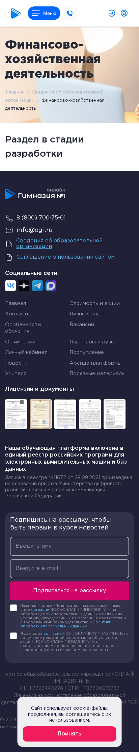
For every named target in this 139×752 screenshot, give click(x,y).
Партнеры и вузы (92, 342)
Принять (69, 733)
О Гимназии (20, 342)
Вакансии (82, 324)
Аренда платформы (95, 363)
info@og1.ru (35, 230)
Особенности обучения (23, 328)
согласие (40, 610)
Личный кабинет (26, 352)
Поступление (87, 352)
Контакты (18, 314)
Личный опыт (87, 314)
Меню (49, 13)
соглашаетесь (83, 714)
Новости (16, 363)
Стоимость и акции (95, 303)
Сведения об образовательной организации (59, 243)
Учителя (15, 373)
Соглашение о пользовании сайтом (66, 257)
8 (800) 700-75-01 (41, 218)
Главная (15, 92)
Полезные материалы (98, 373)
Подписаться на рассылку (69, 590)
